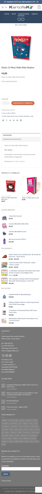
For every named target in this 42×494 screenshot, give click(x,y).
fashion (21, 116)
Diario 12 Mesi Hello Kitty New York (9, 198)
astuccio (22, 420)
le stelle (17, 435)
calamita (25, 423)
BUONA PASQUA (13, 401)
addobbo (4, 420)
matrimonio (24, 435)
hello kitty (26, 116)
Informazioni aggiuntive (12, 139)
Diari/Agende (23, 14)
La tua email (5, 466)
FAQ (27, 488)
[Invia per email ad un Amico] (13, 120)
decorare (27, 426)
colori (30, 423)
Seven (31, 441)
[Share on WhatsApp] (3, 120)
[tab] (21, 135)
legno (11, 435)
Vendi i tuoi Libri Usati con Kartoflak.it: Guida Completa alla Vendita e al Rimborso (22, 393)
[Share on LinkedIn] (20, 120)
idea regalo (5, 435)
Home (6, 14)
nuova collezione (23, 438)
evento (31, 429)
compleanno (5, 426)
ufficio (36, 441)
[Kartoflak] (21, 7)
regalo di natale (18, 441)
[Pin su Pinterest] (17, 120)
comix (35, 423)
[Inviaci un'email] (10, 355)
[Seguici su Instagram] (6, 355)
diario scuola (18, 429)
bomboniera (5, 423)
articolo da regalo (13, 420)
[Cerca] (6, 7)
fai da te (37, 429)
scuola (31, 116)
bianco (35, 420)
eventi (25, 429)
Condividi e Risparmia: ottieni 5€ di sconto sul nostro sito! (22, 385)
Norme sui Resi (34, 488)
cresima (20, 426)
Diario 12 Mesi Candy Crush (30, 198)
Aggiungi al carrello (23, 103)
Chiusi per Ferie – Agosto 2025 (17, 407)
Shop (14, 14)
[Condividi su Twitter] (10, 120)
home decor (27, 432)
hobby (20, 432)
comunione (14, 426)
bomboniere (13, 423)
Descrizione (7, 135)
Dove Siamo (14, 488)
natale (9, 438)
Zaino (3, 444)
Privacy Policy (6, 481)
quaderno (4, 441)
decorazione (34, 426)
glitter (7, 432)
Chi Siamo (5, 488)
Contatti (22, 488)
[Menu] (2, 7)
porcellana (33, 438)
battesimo (29, 420)
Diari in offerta (11, 113)
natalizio (15, 438)
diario (8, 116)
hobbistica (13, 432)
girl (3, 432)
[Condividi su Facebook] (6, 120)
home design (35, 432)
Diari (5, 116)
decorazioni (5, 429)
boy (20, 423)
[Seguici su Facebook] (3, 355)
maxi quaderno (33, 435)
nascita (4, 438)
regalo (11, 441)
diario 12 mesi (15, 116)
